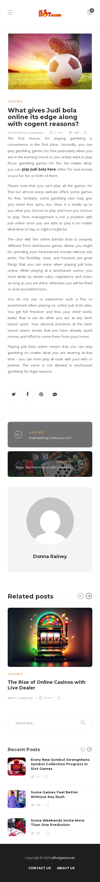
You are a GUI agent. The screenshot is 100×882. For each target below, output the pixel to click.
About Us (66, 868)
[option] (50, 653)
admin (12, 698)
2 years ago (25, 698)
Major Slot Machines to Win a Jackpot (43, 467)
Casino (15, 101)
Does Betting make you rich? (50, 438)
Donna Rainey (17, 132)
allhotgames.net (63, 858)
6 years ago (35, 132)
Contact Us (39, 868)
